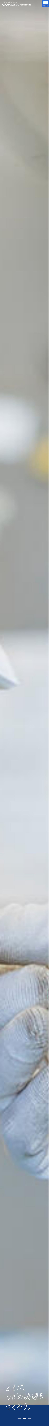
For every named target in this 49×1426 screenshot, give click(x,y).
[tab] (19, 1418)
